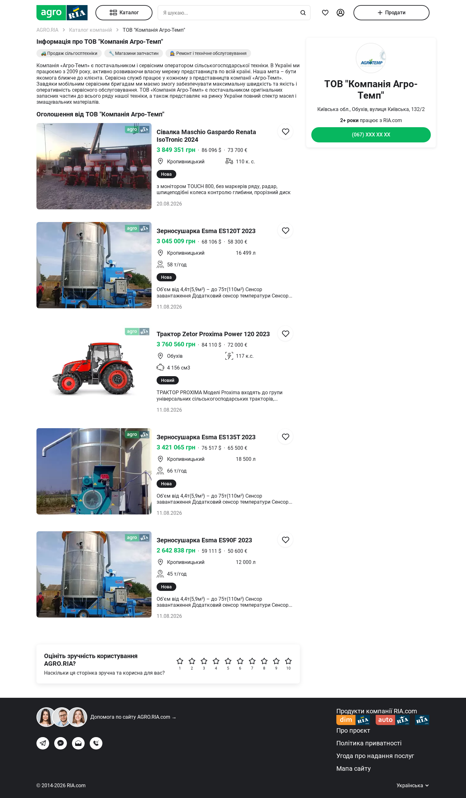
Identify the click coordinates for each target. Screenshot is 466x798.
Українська (410, 785)
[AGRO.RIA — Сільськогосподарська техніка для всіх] (65, 12)
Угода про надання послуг (375, 756)
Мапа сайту (353, 768)
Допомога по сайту (133, 717)
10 (288, 668)
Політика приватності (369, 743)
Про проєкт (353, 730)
